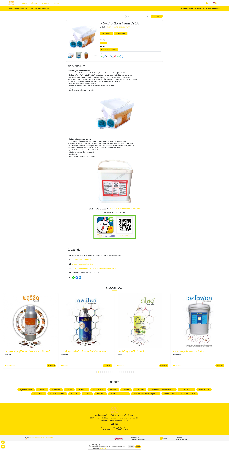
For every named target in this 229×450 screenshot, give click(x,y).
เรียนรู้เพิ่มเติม (103, 448)
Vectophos (82, 390)
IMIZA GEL (100, 394)
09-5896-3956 (125, 209)
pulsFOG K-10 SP (186, 390)
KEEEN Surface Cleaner (119, 394)
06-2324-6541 (135, 209)
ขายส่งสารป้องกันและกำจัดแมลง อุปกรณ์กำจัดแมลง (41, 437)
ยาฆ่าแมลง (103, 43)
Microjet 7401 (204, 390)
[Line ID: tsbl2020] (73, 278)
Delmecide (56, 390)
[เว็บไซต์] (80, 278)
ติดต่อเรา (56, 3)
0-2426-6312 (114, 209)
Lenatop (126, 390)
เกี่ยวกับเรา (34, 3)
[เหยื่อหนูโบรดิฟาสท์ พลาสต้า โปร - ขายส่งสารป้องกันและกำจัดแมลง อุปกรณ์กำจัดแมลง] (82, 36)
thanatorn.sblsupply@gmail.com (83, 264)
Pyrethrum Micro (26, 390)
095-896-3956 (77, 260)
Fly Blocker (139, 390)
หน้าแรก (24, 3)
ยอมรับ (138, 446)
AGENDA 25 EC (98, 390)
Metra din (42, 390)
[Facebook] (76, 278)
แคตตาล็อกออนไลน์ (21, 9)
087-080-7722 (88, 260)
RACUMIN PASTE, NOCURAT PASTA (118, 27)
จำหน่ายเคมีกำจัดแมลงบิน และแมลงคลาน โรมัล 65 (179, 394)
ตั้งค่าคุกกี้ (131, 446)
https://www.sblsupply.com (81, 268)
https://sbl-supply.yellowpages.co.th (104, 268)
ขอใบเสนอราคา (120, 33)
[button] (96, 372)
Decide (69, 390)
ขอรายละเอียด (106, 33)
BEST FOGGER (38, 394)
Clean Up (74, 394)
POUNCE (113, 390)
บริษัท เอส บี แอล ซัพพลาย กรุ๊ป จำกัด (145, 394)
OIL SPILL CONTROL (57, 394)
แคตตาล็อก (45, 3)
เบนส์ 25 (87, 394)
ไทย (216, 3)
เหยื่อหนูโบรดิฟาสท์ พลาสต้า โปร (109, 49)
